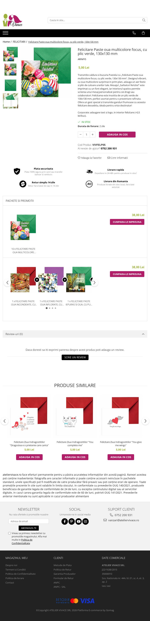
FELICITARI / (20, 41)
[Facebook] (64, 521)
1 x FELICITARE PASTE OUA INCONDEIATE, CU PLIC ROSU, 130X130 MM (23, 303)
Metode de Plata (63, 565)
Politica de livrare (14, 578)
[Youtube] (78, 521)
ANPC (57, 582)
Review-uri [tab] (14, 334)
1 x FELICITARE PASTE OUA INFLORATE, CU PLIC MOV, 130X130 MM (51, 303)
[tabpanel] (46, 72)
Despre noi (11, 565)
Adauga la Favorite (91, 157)
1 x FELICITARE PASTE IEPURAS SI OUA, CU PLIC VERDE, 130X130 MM (79, 303)
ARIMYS (82, 59)
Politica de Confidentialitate (22, 541)
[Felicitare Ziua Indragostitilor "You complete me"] (75, 416)
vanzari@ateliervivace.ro (123, 520)
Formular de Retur (64, 578)
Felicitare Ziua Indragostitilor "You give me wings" (121, 443)
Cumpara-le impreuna (127, 222)
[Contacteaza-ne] (134, 33)
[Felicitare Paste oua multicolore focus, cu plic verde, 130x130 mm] (46, 72)
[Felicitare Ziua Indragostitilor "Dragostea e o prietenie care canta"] (29, 416)
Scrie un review (75, 357)
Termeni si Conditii (15, 569)
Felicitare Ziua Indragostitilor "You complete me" (75, 443)
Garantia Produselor (65, 573)
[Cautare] (144, 20)
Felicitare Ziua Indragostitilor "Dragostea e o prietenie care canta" (29, 443)
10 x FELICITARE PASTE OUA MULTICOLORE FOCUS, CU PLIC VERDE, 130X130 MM (23, 250)
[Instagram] (85, 521)
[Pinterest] (71, 521)
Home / (7, 41)
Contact (9, 582)
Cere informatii (119, 157)
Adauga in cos (117, 134)
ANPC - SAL (60, 586)
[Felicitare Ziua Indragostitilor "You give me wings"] (121, 416)
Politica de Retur (62, 569)
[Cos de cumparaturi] (143, 33)
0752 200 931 (123, 515)
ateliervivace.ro (12, 474)
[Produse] (6, 34)
